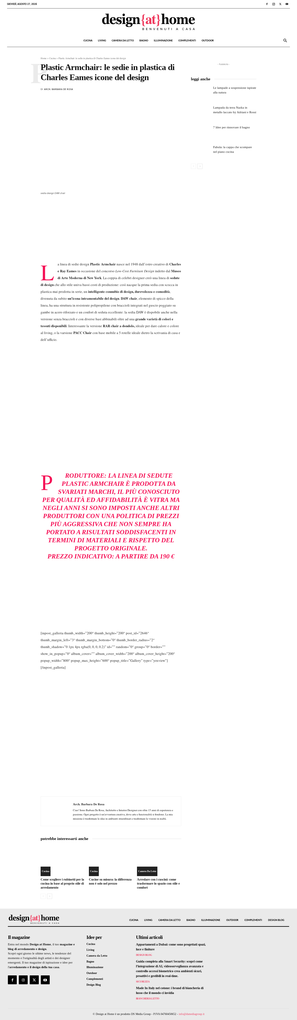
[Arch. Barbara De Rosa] (57, 811)
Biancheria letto (147, 998)
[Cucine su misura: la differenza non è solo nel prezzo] (111, 860)
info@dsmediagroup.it (191, 1014)
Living (102, 40)
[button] (285, 41)
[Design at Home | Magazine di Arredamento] (148, 22)
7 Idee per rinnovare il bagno (231, 127)
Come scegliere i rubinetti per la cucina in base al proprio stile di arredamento (62, 883)
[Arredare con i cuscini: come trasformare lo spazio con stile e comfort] (159, 860)
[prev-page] (43, 896)
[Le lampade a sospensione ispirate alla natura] (201, 92)
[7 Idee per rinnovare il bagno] (201, 132)
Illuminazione (163, 40)
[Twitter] (280, 4)
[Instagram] (274, 4)
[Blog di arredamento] (41, 919)
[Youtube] (287, 4)
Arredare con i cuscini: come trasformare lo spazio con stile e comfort (158, 883)
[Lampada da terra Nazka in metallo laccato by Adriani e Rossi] (201, 112)
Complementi (187, 40)
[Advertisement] (111, 230)
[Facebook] (267, 4)
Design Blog (144, 955)
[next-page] (49, 896)
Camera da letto (123, 40)
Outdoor (208, 40)
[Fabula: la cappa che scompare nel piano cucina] (201, 152)
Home (43, 58)
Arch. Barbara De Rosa (58, 89)
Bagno (143, 40)
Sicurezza (143, 981)
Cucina (87, 40)
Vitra (159, 499)
